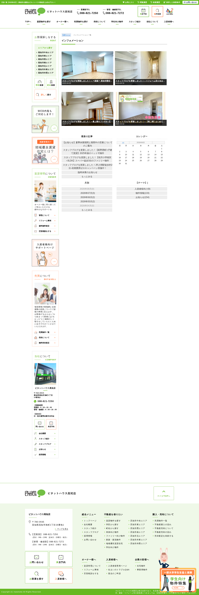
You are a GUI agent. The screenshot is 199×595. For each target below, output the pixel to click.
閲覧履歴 (143, 2)
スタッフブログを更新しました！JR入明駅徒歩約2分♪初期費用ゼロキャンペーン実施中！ (87, 166)
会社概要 (42, 433)
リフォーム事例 (45, 221)
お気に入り (129, 2)
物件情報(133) (142, 193)
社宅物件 (141, 566)
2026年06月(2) (88, 197)
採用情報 (42, 455)
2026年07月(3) (88, 193)
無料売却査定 (44, 343)
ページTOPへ (163, 496)
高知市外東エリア (46, 69)
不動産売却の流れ (163, 532)
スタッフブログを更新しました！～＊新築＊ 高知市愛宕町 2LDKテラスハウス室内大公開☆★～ (87, 81)
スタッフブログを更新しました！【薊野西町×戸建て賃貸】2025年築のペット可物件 (87, 151)
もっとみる (86, 176)
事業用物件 (142, 570)
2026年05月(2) (88, 201)
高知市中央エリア (46, 52)
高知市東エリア (45, 56)
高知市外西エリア (46, 73)
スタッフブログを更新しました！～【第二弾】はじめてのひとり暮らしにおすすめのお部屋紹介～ (141, 121)
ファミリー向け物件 (115, 536)
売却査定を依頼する (164, 536)
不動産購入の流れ (163, 524)
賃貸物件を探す (44, 21)
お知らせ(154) (142, 197)
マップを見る (62, 529)
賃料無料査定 (44, 226)
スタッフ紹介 (135, 21)
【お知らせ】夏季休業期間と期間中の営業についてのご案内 (87, 144)
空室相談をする (45, 231)
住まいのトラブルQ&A (119, 570)
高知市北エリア (45, 66)
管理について (44, 215)
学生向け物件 (117, 21)
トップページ (90, 521)
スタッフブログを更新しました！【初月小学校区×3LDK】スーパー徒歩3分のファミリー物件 (87, 159)
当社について (152, 21)
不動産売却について (164, 528)
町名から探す (112, 528)
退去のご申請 (114, 573)
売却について (100, 21)
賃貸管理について (92, 566)
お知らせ (42, 449)
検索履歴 (156, 2)
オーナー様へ (62, 21)
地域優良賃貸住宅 (114, 543)
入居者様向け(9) (142, 189)
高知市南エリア (45, 63)
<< (123, 142)
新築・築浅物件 (113, 540)
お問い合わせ (90, 540)
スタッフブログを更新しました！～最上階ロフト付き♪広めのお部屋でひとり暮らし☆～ (87, 121)
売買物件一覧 (44, 332)
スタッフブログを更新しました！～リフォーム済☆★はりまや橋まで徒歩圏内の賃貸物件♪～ (141, 81)
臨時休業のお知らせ (87, 172)
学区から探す (112, 524)
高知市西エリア (45, 59)
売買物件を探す (81, 21)
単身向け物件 (112, 532)
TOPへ (28, 21)
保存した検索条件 (173, 2)
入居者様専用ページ (117, 566)
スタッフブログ (45, 444)
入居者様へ (169, 21)
